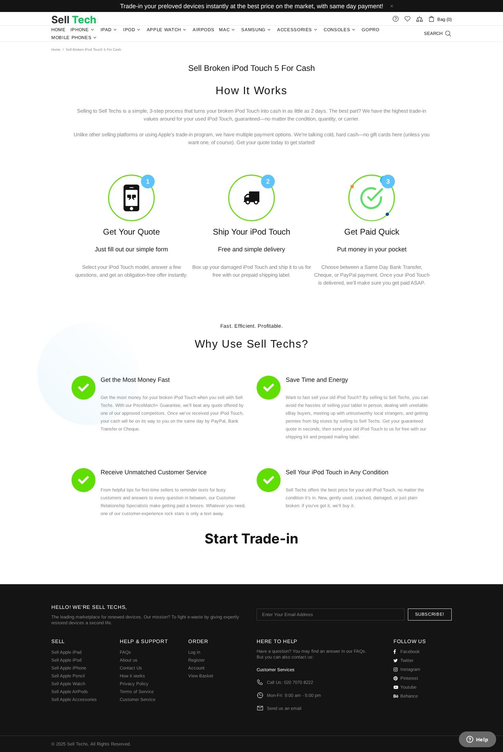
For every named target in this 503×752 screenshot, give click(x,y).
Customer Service (137, 699)
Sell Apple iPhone (68, 667)
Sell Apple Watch (68, 683)
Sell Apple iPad (66, 652)
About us (129, 660)
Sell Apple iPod (66, 660)
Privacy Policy (134, 683)
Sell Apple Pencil (68, 675)
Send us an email (284, 708)
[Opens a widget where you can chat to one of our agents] (477, 740)
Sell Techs (74, 19)
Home (56, 49)
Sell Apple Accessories (74, 699)
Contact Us (131, 667)
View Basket (200, 675)
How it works (132, 675)
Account (196, 667)
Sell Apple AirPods (69, 691)
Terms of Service (137, 691)
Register (196, 660)
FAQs (125, 652)
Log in (194, 652)
